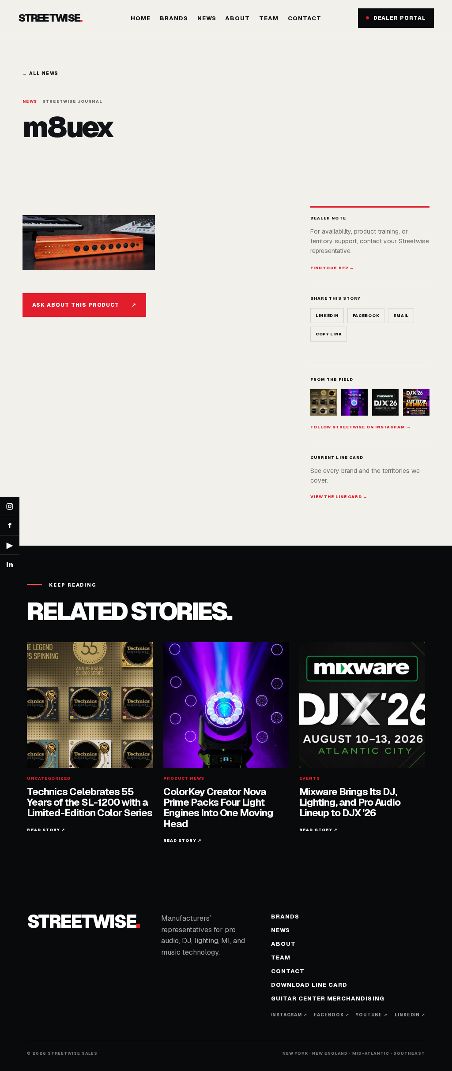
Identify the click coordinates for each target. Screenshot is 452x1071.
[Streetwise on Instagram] (9, 506)
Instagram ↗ (289, 1015)
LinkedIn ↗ (410, 1015)
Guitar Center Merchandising (327, 998)
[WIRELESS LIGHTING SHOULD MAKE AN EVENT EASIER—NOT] (416, 402)
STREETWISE (50, 18)
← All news (40, 73)
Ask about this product (84, 305)
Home (141, 18)
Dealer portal (399, 18)
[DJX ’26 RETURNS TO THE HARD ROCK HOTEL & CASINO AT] (385, 402)
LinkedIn (327, 315)
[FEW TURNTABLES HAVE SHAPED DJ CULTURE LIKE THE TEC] (323, 402)
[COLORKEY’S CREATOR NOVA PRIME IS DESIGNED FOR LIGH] (354, 402)
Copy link (329, 334)
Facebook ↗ (331, 1015)
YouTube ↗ (371, 1015)
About (237, 18)
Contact (304, 18)
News (206, 18)
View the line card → (339, 496)
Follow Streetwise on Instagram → (360, 427)
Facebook (366, 315)
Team (269, 18)
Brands (174, 18)
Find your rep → (332, 268)
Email (401, 315)
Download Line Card (309, 985)
